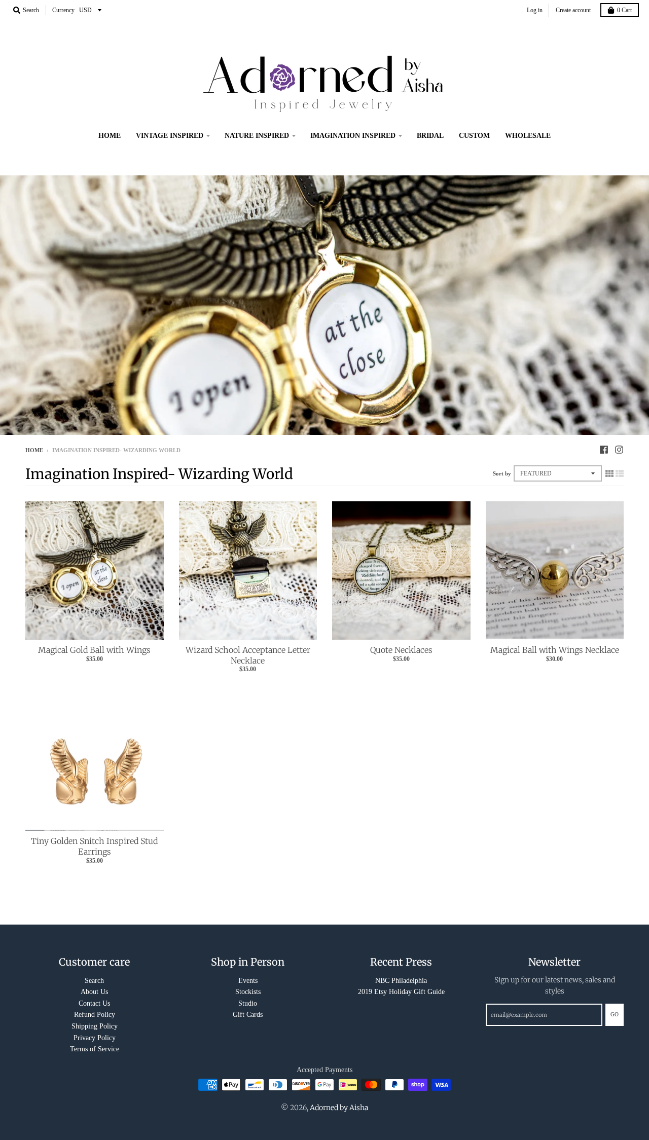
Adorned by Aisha (339, 1107)
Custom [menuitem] (474, 135)
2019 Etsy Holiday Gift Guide (401, 992)
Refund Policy (94, 1014)
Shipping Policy (94, 1026)
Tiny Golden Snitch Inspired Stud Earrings (94, 846)
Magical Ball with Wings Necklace (554, 650)
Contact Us (94, 1003)
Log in (535, 10)
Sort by (502, 473)
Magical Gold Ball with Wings (94, 650)
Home (34, 450)
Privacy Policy (95, 1038)
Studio (247, 1003)
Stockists (248, 992)
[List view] (620, 473)
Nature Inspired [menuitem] (257, 135)
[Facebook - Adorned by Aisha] (603, 449)
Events (248, 980)
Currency (63, 10)
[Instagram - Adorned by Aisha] (619, 449)
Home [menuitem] (109, 135)
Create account (573, 10)
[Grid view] (609, 473)
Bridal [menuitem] (430, 135)
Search (94, 980)
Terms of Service (94, 1049)
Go (614, 1014)
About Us (94, 992)
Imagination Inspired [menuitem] (352, 135)
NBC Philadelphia (401, 980)
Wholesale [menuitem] (528, 135)
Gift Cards (248, 1014)
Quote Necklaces (401, 650)
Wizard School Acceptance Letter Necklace (248, 655)
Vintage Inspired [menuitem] (169, 135)
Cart (624, 10)
